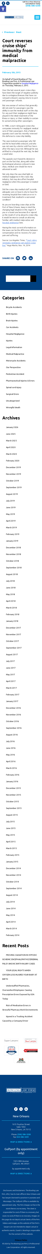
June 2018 (11, 587)
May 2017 (10, 674)
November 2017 (13, 634)
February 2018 (12, 614)
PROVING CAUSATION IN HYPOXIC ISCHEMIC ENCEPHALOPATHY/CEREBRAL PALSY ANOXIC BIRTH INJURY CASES (20, 959)
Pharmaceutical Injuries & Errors (20, 381)
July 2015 (10, 821)
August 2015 (12, 815)
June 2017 (11, 668)
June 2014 (11, 908)
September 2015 (14, 808)
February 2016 (12, 775)
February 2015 (12, 855)
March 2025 (11, 440)
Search (33, 278)
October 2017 (12, 641)
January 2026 (12, 427)
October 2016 (12, 721)
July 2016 (10, 741)
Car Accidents (12, 327)
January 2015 (12, 862)
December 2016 (13, 708)
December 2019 (13, 467)
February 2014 (12, 935)
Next (18, 32)
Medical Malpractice (15, 354)
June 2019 (11, 507)
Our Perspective (13, 367)
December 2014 (13, 868)
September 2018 (14, 567)
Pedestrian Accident (15, 374)
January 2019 (12, 541)
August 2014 (12, 895)
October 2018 (12, 561)
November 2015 (13, 795)
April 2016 (11, 761)
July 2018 (10, 581)
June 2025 (11, 434)
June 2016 (11, 748)
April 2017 (11, 681)
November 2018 (13, 554)
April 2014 (11, 922)
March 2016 (11, 768)
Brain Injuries (12, 320)
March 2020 (11, 454)
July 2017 (10, 661)
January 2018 (12, 621)
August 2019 (12, 494)
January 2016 (12, 781)
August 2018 (12, 574)
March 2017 (11, 688)
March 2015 (11, 848)
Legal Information (14, 347)
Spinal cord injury (13, 387)
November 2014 (13, 875)
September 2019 (14, 487)
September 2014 (14, 888)
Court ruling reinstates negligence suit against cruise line (19, 242)
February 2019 (12, 534)
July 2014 (10, 902)
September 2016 (14, 728)
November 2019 (13, 474)
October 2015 (12, 801)
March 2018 (11, 608)
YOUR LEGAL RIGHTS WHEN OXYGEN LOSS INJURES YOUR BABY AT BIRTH (19, 974)
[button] (3, 9)
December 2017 (13, 628)
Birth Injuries (11, 314)
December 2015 (13, 788)
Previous (9, 32)
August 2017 (12, 654)
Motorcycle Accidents (16, 360)
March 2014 (11, 928)
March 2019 (11, 527)
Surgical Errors (12, 394)
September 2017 (14, 648)
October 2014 (12, 882)
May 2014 (10, 915)
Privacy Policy (21, 1240)
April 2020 (11, 447)
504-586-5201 (22, 1137)
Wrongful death (13, 407)
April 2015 (11, 841)
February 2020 (12, 461)
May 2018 (10, 594)
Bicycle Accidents (14, 307)
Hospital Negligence (30, 83)
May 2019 (10, 514)
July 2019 (10, 501)
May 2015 (10, 835)
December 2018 (13, 547)
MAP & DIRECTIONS (20, 1142)
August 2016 (12, 735)
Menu (37, 17)
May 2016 (10, 755)
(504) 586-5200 (33, 5)
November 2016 (13, 714)
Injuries (9, 340)
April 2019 (11, 521)
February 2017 (12, 694)
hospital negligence (10, 223)
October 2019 (12, 481)
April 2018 (11, 601)
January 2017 (12, 701)
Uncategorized (12, 401)
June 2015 (11, 828)
